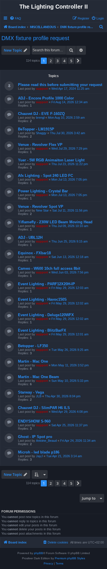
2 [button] (51, 60)
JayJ (39, 456)
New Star (42, 210)
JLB (38, 396)
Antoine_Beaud (46, 440)
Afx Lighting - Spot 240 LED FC (45, 175)
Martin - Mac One (33, 361)
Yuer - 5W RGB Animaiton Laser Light (51, 160)
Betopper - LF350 (33, 346)
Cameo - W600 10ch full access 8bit (49, 268)
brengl (40, 117)
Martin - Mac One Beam (38, 377)
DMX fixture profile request (35, 38)
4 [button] (64, 60)
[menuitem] (15, 18)
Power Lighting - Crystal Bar (43, 191)
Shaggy (41, 133)
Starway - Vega (31, 392)
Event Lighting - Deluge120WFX (46, 315)
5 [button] (71, 60)
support (42, 88)
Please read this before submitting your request (60, 85)
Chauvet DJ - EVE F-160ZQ (41, 114)
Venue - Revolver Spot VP (40, 206)
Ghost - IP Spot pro (35, 437)
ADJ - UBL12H (30, 237)
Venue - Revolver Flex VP (40, 144)
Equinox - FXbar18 (34, 253)
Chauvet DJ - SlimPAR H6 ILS (44, 408)
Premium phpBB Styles (70, 558)
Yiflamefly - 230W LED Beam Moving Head (55, 222)
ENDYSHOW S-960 (34, 421)
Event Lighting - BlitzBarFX (42, 330)
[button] (78, 61)
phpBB (38, 553)
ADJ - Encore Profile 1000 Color (46, 98)
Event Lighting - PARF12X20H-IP (46, 284)
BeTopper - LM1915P (36, 129)
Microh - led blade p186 (38, 452)
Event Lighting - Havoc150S (42, 299)
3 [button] (57, 60)
